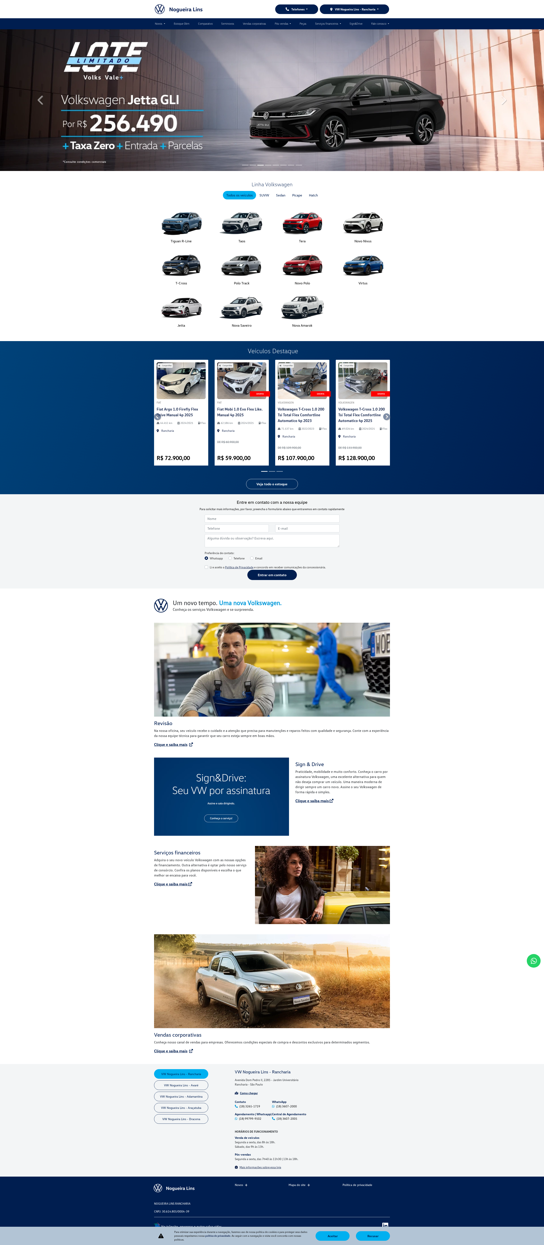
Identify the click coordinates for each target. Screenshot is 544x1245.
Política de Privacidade (239, 459)
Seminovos (227, 23)
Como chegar (249, 985)
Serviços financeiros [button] (327, 23)
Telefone (239, 450)
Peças (303, 23)
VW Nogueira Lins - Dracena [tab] (181, 1011)
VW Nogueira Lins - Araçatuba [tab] (181, 1000)
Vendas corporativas (254, 23)
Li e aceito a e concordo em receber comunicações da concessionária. (268, 459)
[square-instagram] (375, 1225)
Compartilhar (167, 258)
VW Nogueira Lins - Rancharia (355, 9)
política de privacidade (217, 1235)
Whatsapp (216, 450)
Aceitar (333, 1236)
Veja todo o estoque (272, 376)
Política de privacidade (357, 1185)
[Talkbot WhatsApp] (534, 961)
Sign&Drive (356, 23)
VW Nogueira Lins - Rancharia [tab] (181, 966)
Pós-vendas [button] (282, 23)
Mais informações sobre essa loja (260, 1059)
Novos (239, 1185)
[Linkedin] (385, 1225)
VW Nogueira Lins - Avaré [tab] (181, 977)
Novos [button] (159, 23)
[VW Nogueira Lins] (178, 9)
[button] (41, 46)
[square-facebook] (366, 1225)
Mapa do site (297, 1185)
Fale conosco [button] (379, 23)
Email (258, 450)
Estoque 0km (181, 23)
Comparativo (205, 23)
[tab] (239, 87)
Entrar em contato (272, 467)
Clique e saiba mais (170, 636)
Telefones (298, 9)
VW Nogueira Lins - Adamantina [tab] (181, 989)
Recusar (372, 1236)
